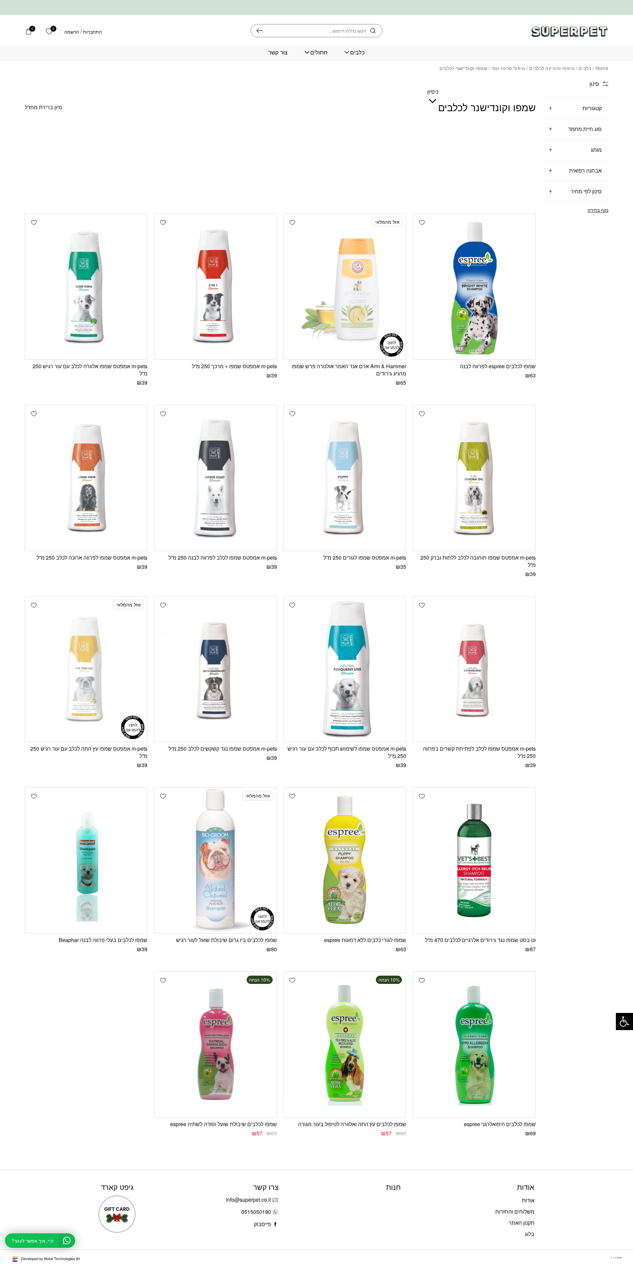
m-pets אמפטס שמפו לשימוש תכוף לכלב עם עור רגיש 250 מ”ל (346, 752)
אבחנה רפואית (585, 170)
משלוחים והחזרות (514, 1211)
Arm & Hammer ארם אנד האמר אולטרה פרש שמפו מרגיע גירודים (349, 369)
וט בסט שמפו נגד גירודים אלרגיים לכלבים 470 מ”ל (480, 940)
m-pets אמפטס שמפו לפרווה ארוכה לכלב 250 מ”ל (92, 557)
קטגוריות (592, 108)
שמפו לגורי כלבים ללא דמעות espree (365, 940)
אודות (528, 1200)
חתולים (318, 52)
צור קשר (277, 52)
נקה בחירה (598, 210)
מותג (596, 149)
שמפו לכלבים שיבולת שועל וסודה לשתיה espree (223, 1124)
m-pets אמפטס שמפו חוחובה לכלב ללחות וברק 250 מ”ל (478, 561)
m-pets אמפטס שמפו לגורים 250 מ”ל (364, 557)
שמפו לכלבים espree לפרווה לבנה (498, 366)
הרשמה (71, 31)
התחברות (92, 31)
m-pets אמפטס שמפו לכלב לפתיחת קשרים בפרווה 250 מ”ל (479, 752)
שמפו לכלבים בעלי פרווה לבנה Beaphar (103, 940)
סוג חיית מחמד (585, 129)
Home (601, 68)
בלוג (529, 1234)
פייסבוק (262, 1224)
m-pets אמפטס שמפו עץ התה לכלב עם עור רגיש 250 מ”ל (88, 752)
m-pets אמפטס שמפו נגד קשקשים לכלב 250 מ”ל (222, 748)
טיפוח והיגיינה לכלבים (551, 68)
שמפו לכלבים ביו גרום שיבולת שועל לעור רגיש (226, 940)
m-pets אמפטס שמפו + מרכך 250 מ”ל (234, 366)
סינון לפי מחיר (586, 191)
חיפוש (259, 30)
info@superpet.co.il (248, 1199)
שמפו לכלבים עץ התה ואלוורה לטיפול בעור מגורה (352, 1124)
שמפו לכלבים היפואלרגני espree (500, 1124)
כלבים (357, 52)
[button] (422, 222)
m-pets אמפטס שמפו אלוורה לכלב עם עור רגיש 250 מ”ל (90, 369)
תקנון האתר (521, 1222)
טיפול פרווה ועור (508, 68)
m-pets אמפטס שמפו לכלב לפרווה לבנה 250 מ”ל (222, 557)
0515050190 (256, 1212)
